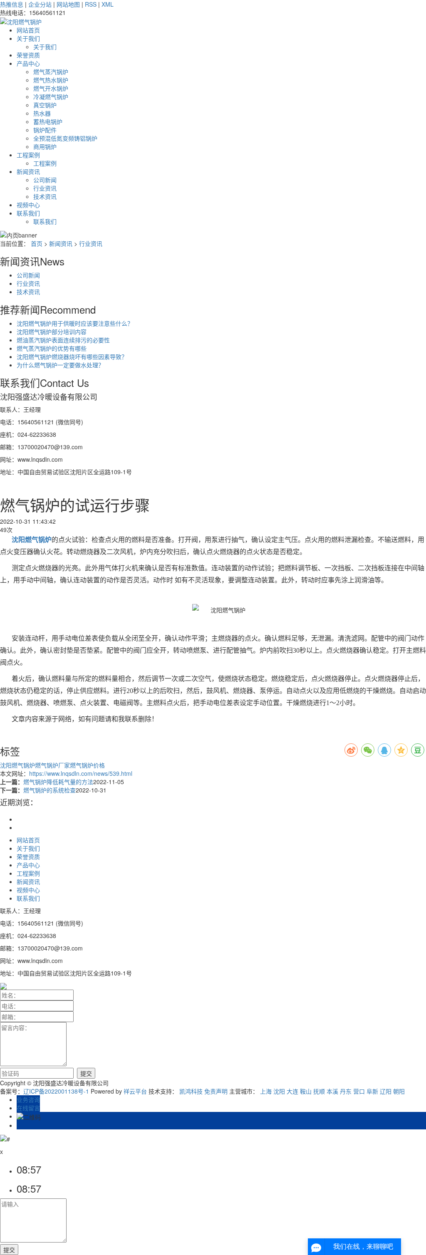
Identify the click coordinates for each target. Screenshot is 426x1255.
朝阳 (399, 1091)
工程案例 (28, 155)
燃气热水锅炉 (50, 80)
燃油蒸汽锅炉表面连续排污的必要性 (63, 340)
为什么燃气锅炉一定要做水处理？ (60, 365)
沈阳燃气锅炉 (17, 765)
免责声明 (216, 1091)
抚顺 (319, 1091)
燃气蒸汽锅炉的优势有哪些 (52, 348)
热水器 (42, 113)
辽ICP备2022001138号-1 (56, 1091)
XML (108, 4)
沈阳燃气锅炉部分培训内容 (52, 331)
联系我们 (28, 213)
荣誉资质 (28, 55)
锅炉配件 (45, 130)
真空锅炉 (45, 105)
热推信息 (11, 4)
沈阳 (279, 1091)
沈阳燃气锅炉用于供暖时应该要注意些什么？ (75, 323)
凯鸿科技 (191, 1091)
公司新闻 (45, 180)
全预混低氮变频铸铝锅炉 (65, 138)
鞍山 (306, 1091)
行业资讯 (45, 188)
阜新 (372, 1091)
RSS (91, 4)
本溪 (332, 1091)
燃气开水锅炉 (50, 88)
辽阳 (385, 1091)
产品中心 (28, 63)
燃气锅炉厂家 (52, 765)
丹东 (346, 1091)
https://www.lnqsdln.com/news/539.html (80, 773)
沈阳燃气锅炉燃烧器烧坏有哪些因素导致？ (72, 356)
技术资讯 (45, 196)
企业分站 (40, 4)
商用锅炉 (45, 146)
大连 (292, 1091)
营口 (359, 1091)
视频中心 (28, 205)
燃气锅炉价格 (87, 765)
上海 (266, 1091)
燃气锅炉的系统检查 (49, 790)
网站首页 (28, 30)
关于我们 (28, 38)
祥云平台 (135, 1091)
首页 (36, 243)
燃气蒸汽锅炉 (50, 71)
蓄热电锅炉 (47, 121)
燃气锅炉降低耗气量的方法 (58, 781)
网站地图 (68, 4)
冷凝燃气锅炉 (50, 96)
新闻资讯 (28, 171)
